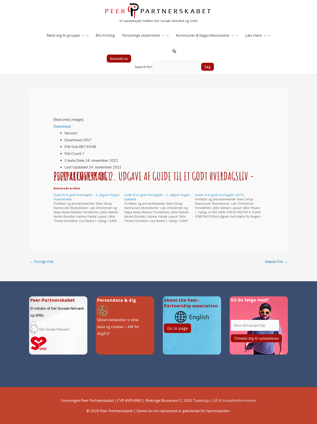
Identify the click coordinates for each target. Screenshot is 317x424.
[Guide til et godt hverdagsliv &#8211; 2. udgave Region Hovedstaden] (88, 208)
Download (62, 126)
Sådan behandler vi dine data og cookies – (118, 326)
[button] (119, 59)
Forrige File (41, 261)
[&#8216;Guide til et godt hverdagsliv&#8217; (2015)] (230, 206)
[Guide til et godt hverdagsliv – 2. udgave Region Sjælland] (159, 208)
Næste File (276, 261)
